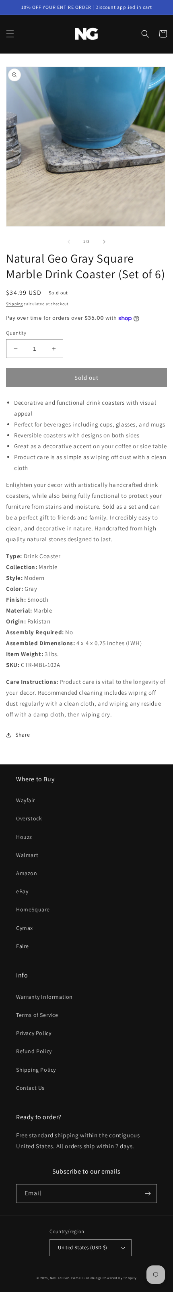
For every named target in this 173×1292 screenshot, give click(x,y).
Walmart (27, 855)
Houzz (24, 837)
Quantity (16, 332)
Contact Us (30, 1087)
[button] (10, 34)
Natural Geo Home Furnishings (75, 1277)
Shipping (14, 303)
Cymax (24, 928)
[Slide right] (104, 242)
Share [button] (22, 734)
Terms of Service (37, 1015)
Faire (22, 946)
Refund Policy (34, 1051)
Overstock (29, 818)
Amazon (26, 873)
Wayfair (25, 800)
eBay (22, 891)
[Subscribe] (148, 1193)
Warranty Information (44, 996)
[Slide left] (69, 242)
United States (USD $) (82, 1247)
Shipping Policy (36, 1069)
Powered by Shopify (120, 1277)
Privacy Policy (33, 1033)
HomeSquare (33, 909)
